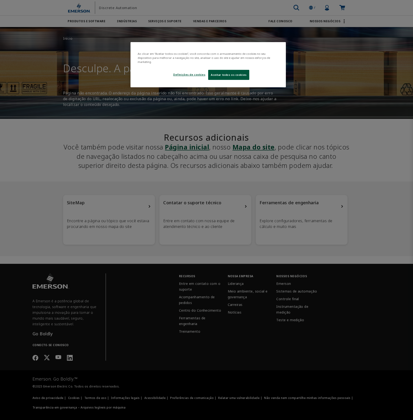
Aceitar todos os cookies (229, 75)
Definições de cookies (189, 74)
